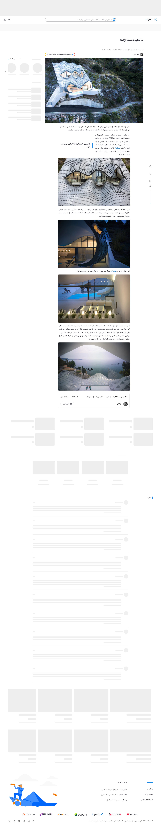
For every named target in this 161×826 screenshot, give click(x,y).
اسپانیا (117, 148)
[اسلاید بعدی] (5, 71)
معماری (113, 271)
